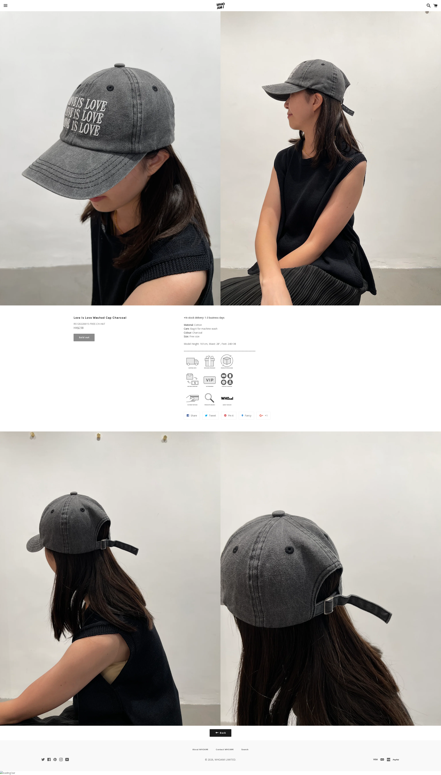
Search (245, 749)
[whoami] (192, 369)
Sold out (84, 337)
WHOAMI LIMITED (225, 759)
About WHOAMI (200, 749)
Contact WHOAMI (225, 749)
